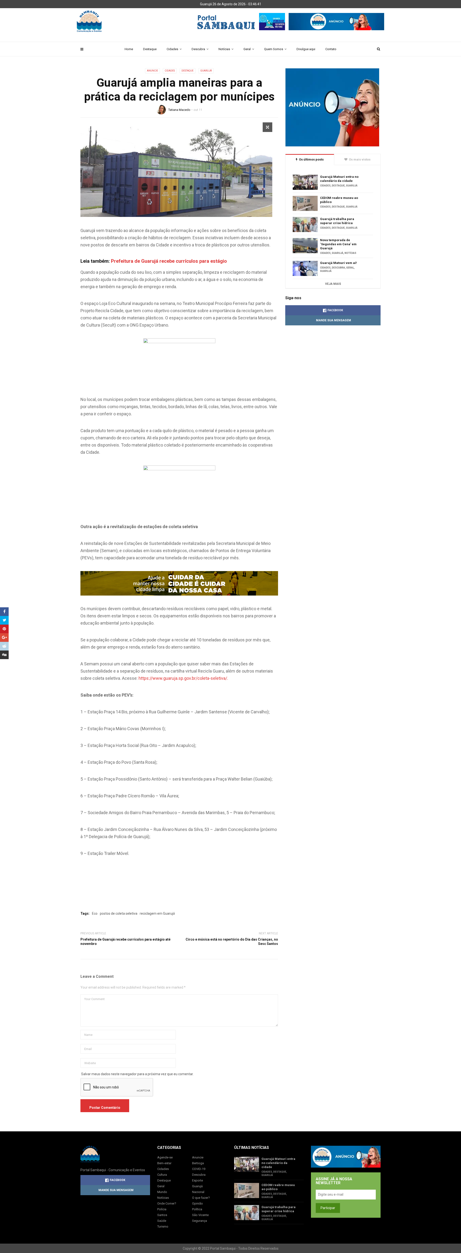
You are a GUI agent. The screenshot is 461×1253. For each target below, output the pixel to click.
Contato (330, 49)
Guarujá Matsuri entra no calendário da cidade (339, 179)
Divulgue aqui (306, 49)
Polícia (161, 1209)
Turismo (162, 1226)
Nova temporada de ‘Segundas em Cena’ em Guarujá (338, 244)
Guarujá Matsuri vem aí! (338, 263)
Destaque (150, 49)
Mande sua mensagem (333, 320)
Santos (162, 1215)
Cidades (172, 49)
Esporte (197, 1180)
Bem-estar (164, 1163)
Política (197, 1209)
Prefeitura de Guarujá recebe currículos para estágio (169, 261)
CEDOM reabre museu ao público (339, 200)
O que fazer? (201, 1197)
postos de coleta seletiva (118, 913)
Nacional (198, 1192)
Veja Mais (333, 284)
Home (129, 49)
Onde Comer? (166, 1203)
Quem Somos (273, 49)
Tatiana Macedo (179, 110)
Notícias (224, 49)
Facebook (335, 310)
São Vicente (200, 1215)
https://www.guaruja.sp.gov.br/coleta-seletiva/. (183, 678)
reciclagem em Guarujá (157, 913)
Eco (94, 913)
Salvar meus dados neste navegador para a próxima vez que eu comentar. (137, 1074)
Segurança (199, 1221)
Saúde (161, 1221)
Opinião (197, 1203)
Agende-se (165, 1157)
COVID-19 (198, 1169)
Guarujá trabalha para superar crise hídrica (337, 221)
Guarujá (206, 70)
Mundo (162, 1192)
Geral (247, 49)
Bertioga (198, 1163)
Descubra (198, 49)
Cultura (162, 1174)
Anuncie (152, 70)
